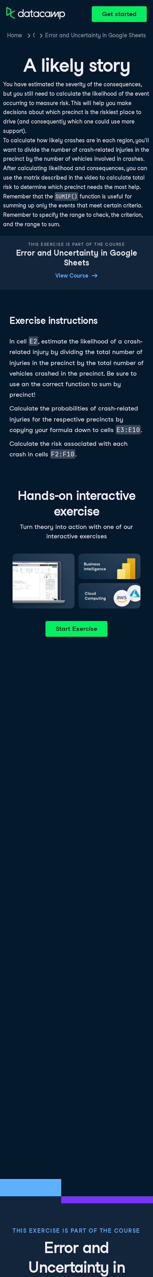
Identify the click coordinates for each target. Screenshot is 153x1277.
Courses (34, 35)
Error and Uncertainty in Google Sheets (95, 35)
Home (14, 35)
